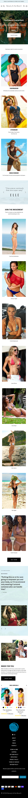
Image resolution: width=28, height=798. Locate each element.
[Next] (5, 628)
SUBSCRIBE (22, 777)
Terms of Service (14, 762)
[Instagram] (14, 734)
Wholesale (14, 757)
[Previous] (1, 628)
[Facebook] (12, 734)
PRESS (14, 743)
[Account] (23, 6)
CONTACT (14, 745)
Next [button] (25, 192)
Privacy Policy (14, 759)
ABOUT (14, 738)
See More (14, 560)
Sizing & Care (14, 749)
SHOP (14, 740)
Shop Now (8, 678)
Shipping (14, 752)
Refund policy (14, 764)
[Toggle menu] (1, 6)
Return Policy (14, 754)
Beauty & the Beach (14, 793)
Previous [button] (3, 192)
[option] (14, 192)
